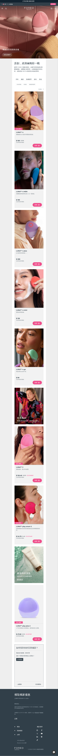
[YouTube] (41, 733)
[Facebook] (41, 730)
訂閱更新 (19, 659)
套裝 (35, 79)
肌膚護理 (28, 79)
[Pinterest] (41, 737)
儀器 (22, 79)
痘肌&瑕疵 (19, 84)
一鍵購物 (19, 684)
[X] (37, 733)
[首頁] (29, 8)
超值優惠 (53, 4)
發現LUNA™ (7, 54)
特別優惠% (38, 684)
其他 (40, 79)
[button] (54, 752)
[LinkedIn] (37, 737)
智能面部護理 (32, 84)
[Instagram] (37, 730)
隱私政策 (37, 712)
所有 (17, 79)
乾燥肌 (25, 84)
